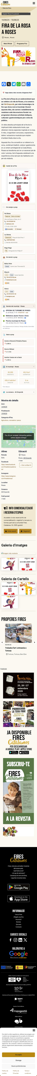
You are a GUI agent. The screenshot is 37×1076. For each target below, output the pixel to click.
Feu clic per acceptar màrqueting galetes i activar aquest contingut (18, 436)
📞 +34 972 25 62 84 (10, 277)
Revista (18, 922)
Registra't (26, 531)
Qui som (18, 924)
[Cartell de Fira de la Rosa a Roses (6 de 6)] (9, 602)
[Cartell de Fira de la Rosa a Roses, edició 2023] (27, 588)
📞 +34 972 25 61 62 (10, 294)
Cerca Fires (18, 914)
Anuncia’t (19, 919)
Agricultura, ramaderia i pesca (11, 420)
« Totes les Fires (6, 8)
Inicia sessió (12, 531)
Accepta (18, 1055)
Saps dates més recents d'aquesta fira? (18, 93)
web (27, 312)
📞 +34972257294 (9, 240)
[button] (34, 1030)
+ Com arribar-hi (25, 465)
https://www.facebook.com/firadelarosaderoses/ (8, 466)
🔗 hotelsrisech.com (10, 280)
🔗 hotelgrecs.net (9, 296)
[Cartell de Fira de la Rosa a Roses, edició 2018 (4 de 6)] (9, 588)
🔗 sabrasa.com (9, 224)
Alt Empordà (9, 104)
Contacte (18, 927)
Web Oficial (8, 44)
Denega (18, 1060)
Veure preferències (18, 1066)
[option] (18, 639)
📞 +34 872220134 (9, 221)
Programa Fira (22, 44)
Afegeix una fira (19, 917)
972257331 (21, 312)
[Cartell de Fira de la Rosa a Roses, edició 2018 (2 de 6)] (27, 564)
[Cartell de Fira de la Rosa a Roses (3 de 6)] (9, 564)
